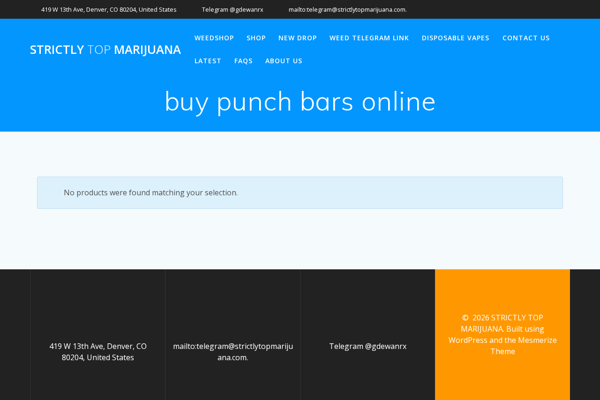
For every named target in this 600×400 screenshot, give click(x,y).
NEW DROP (297, 37)
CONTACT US (526, 37)
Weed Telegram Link (369, 37)
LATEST (208, 60)
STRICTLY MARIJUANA (105, 50)
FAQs (243, 60)
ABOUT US (283, 60)
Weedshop (214, 37)
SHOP (256, 37)
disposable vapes (455, 37)
